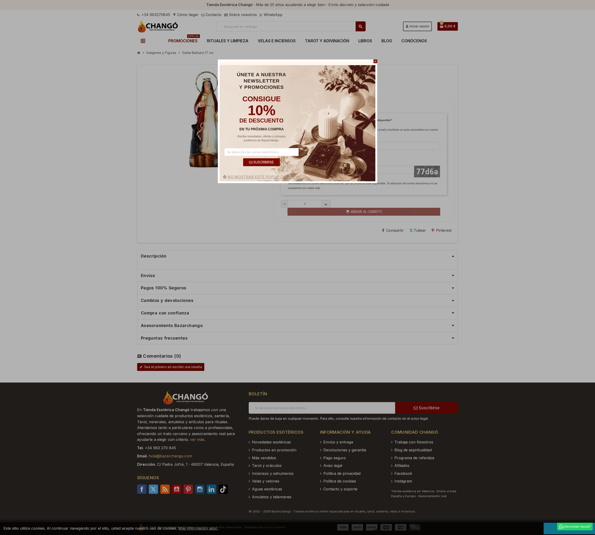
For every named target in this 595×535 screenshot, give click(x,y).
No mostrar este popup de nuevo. (264, 177)
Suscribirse (263, 162)
